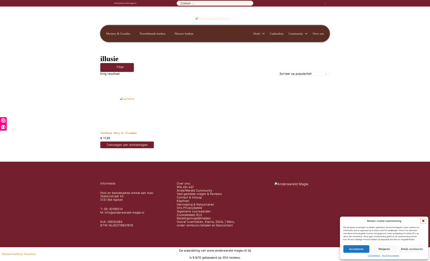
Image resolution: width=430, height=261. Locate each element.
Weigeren (384, 249)
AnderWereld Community (194, 190)
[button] (423, 221)
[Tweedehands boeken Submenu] (168, 33)
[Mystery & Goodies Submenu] (133, 33)
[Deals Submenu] (263, 33)
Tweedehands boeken (152, 33)
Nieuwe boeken (184, 33)
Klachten (183, 201)
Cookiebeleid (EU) (189, 215)
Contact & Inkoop (189, 197)
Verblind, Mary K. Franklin (118, 133)
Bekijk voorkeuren (412, 249)
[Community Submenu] (306, 33)
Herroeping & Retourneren (195, 204)
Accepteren (356, 249)
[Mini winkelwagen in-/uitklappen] (328, 3)
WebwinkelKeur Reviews (19, 254)
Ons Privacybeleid (390, 255)
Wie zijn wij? (185, 187)
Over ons (318, 33)
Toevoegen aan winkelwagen (127, 145)
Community (296, 33)
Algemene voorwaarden (194, 211)
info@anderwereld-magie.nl (125, 3)
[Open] (111, 67)
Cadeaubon (277, 33)
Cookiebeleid (374, 255)
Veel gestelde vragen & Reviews (199, 194)
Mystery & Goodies (118, 33)
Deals (256, 33)
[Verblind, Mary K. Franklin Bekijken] (127, 104)
